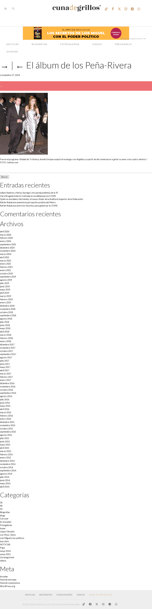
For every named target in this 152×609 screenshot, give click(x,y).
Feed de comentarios (10, 583)
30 (1, 502)
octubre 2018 (6, 312)
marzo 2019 (5, 296)
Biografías (39, 44)
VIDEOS (81, 595)
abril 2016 (4, 409)
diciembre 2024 (7, 247)
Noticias (13, 44)
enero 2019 (5, 302)
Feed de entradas (8, 579)
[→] (24, 154)
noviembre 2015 (7, 425)
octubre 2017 (6, 351)
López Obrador (7, 531)
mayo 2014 (5, 483)
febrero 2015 (6, 454)
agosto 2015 (6, 435)
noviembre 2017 (7, 348)
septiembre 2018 (8, 315)
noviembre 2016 (7, 386)
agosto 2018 (6, 318)
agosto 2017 (6, 357)
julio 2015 (4, 438)
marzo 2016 (5, 412)
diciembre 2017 (7, 344)
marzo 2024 (5, 254)
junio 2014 (5, 480)
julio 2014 (4, 477)
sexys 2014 (5, 551)
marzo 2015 (5, 451)
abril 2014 (4, 486)
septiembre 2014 (8, 470)
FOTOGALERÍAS (64, 595)
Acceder (4, 576)
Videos (97, 44)
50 (1, 509)
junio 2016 (5, 402)
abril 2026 (4, 231)
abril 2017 (4, 370)
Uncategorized (7, 557)
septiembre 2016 (8, 393)
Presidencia (123, 44)
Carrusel (4, 518)
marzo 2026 (5, 234)
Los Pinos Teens (8, 535)
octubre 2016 (6, 390)
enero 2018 (5, 341)
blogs (2, 515)
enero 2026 (5, 241)
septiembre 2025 (8, 244)
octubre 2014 (6, 467)
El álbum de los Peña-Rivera (73, 65)
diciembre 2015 (7, 422)
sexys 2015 (5, 554)
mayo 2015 (5, 444)
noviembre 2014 (7, 464)
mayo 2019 (5, 289)
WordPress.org (7, 586)
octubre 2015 (6, 428)
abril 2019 (4, 293)
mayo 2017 (5, 367)
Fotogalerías (69, 44)
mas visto (4, 541)
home (2, 528)
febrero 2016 (6, 415)
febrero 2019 (6, 299)
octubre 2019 (6, 273)
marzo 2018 (5, 335)
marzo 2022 (5, 260)
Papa (2, 547)
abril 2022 (4, 257)
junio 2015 (5, 441)
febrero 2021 (6, 267)
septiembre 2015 (8, 431)
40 (1, 505)
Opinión (12, 51)
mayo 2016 (5, 406)
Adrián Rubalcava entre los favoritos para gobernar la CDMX (28, 205)
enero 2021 (5, 270)
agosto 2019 (6, 280)
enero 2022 (5, 263)
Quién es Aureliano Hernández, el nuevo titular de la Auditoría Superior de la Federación (41, 199)
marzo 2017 (5, 373)
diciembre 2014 (7, 461)
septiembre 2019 (8, 276)
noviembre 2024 (7, 251)
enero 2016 (5, 419)
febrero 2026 (6, 238)
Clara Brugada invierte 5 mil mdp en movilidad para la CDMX (28, 196)
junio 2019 (5, 286)
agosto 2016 (6, 396)
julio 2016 (4, 399)
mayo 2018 (5, 328)
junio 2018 (5, 325)
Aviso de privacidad (100, 595)
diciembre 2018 (7, 305)
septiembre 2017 (8, 354)
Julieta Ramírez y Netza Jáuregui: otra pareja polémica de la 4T (29, 192)
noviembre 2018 (7, 309)
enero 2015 (5, 457)
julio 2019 (4, 283)
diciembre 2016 (7, 383)
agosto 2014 (6, 473)
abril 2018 (4, 331)
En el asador (6, 522)
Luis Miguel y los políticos (12, 538)
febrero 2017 (6, 377)
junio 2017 (5, 364)
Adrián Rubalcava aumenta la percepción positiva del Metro (28, 202)
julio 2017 (4, 360)
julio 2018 (4, 322)
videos (3, 560)
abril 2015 (4, 448)
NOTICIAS (5, 544)
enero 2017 (5, 380)
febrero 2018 (6, 338)
